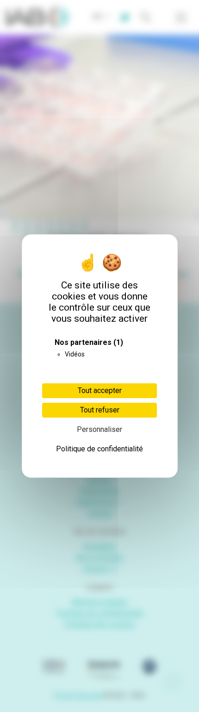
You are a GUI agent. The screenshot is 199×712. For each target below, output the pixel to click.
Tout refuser (99, 410)
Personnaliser (99, 429)
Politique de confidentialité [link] (99, 448)
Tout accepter (100, 390)
